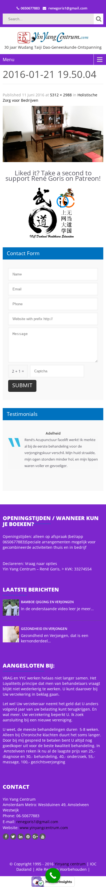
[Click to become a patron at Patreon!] (53, 213)
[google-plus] (35, 836)
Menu (8, 60)
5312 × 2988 (61, 94)
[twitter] (13, 836)
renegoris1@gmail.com (37, 821)
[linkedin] (20, 836)
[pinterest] (28, 836)
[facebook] (6, 836)
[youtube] (42, 836)
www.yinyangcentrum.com (43, 827)
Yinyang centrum (70, 863)
